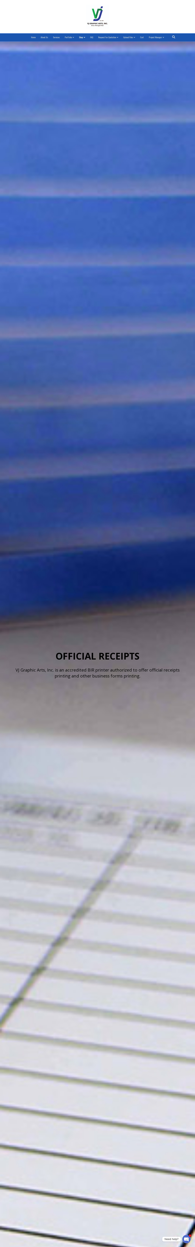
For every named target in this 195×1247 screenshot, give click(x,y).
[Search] (173, 37)
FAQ (91, 37)
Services (56, 37)
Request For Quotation (107, 37)
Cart (142, 37)
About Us (44, 37)
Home (33, 37)
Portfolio (68, 37)
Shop (81, 37)
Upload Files (128, 37)
